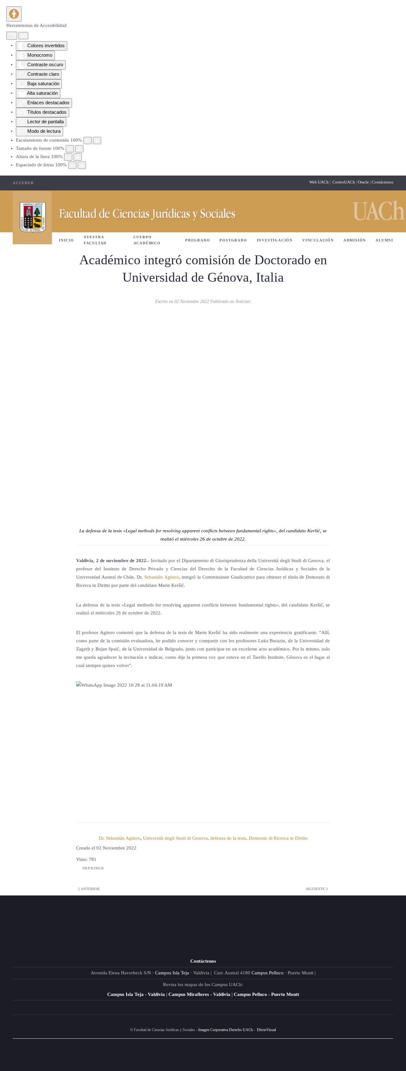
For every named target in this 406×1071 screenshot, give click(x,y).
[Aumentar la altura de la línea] (78, 157)
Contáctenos (382, 182)
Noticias (242, 301)
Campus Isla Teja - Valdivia (136, 994)
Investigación (275, 240)
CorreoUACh (343, 182)
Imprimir (93, 868)
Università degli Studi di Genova (175, 838)
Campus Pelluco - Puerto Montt (266, 994)
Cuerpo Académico (147, 240)
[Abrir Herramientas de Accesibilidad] (14, 14)
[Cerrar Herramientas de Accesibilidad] (23, 35)
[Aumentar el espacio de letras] (82, 165)
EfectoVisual (266, 1030)
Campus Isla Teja (172, 972)
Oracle (363, 182)
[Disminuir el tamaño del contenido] (87, 140)
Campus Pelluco (268, 972)
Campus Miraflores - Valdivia (199, 994)
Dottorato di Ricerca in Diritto (278, 838)
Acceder (23, 183)
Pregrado (197, 240)
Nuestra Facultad (95, 240)
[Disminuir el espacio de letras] (72, 165)
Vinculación (318, 240)
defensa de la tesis (228, 838)
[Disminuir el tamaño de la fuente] (70, 148)
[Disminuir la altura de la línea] (68, 157)
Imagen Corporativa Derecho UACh (225, 1030)
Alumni (384, 240)
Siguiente (316, 889)
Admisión (355, 240)
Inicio (66, 240)
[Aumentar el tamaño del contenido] (97, 140)
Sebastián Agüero (161, 577)
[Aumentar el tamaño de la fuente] (79, 148)
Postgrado (233, 240)
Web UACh (319, 182)
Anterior (90, 889)
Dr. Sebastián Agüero (120, 838)
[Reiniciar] (11, 36)
